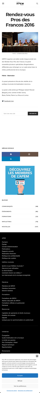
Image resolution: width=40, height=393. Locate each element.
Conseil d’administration (10, 247)
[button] (37, 356)
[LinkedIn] (11, 159)
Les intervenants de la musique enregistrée (16, 275)
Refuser (20, 381)
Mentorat (5, 305)
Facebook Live (9, 101)
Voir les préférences (20, 386)
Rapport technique (8, 345)
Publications (6, 249)
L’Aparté (4, 318)
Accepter (20, 375)
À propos (5, 242)
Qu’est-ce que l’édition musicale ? (13, 266)
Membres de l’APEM (8, 286)
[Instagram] (29, 154)
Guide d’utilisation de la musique (13, 338)
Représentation (7, 347)
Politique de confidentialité (11, 256)
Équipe (4, 244)
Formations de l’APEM (9, 298)
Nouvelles (6, 226)
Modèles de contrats (8, 315)
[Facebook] (11, 154)
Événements (6, 211)
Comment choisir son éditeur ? (12, 273)
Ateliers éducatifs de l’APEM (11, 301)
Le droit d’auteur (7, 270)
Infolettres (6, 221)
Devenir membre (7, 291)
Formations (6, 216)
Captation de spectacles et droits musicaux (16, 313)
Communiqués (7, 206)
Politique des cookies (12, 390)
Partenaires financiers (9, 253)
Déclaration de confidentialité (25, 390)
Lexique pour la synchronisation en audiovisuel (17, 320)
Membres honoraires (9, 288)
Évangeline (5, 335)
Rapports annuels (8, 251)
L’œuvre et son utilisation (10, 268)
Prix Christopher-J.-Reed (9, 342)
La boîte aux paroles (8, 340)
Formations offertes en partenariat (13, 303)
